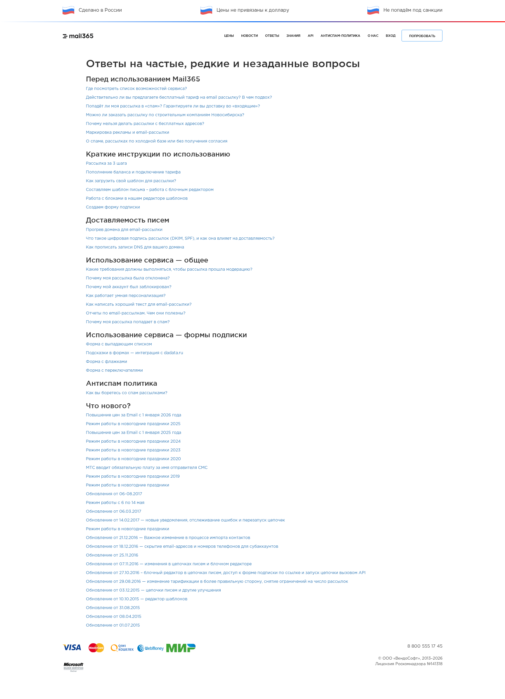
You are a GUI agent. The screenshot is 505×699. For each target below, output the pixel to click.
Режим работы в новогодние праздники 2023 (133, 450)
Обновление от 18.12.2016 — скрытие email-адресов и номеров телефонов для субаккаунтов (182, 546)
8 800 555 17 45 (424, 646)
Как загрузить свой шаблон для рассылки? (131, 181)
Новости (249, 35)
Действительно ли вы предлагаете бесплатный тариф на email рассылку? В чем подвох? (179, 97)
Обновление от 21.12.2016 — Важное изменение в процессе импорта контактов (168, 538)
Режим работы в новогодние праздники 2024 (133, 441)
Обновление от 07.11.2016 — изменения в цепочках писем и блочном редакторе (169, 564)
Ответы (272, 35)
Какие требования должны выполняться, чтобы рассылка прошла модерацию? (169, 269)
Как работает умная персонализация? (126, 296)
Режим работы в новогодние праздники (127, 485)
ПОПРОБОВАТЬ (422, 36)
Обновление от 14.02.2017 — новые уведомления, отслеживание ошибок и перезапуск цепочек (185, 520)
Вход (390, 35)
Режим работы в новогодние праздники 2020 (133, 459)
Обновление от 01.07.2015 (113, 625)
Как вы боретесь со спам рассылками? (126, 393)
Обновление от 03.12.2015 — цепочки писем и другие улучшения (153, 590)
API (310, 35)
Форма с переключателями (114, 370)
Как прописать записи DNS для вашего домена (135, 247)
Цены (229, 35)
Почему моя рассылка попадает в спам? (128, 322)
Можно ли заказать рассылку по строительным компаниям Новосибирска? (165, 115)
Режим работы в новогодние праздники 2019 (133, 476)
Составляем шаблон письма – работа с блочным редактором (150, 190)
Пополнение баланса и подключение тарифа (133, 172)
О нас (373, 35)
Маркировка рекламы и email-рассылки (127, 132)
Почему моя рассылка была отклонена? (128, 278)
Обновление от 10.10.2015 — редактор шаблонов (136, 599)
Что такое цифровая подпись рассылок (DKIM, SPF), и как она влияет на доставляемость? (180, 238)
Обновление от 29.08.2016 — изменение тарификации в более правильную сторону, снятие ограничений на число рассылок (217, 581)
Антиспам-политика (340, 35)
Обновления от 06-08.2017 (114, 494)
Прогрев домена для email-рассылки (124, 230)
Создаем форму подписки (113, 207)
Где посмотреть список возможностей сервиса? (136, 89)
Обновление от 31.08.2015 (113, 608)
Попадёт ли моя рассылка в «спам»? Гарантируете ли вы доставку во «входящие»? (173, 106)
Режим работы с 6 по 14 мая (115, 503)
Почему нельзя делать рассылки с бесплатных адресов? (145, 124)
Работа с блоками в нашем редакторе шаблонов (137, 198)
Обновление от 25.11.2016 (112, 555)
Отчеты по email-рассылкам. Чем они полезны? (136, 313)
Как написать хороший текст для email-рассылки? (139, 304)
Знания (293, 35)
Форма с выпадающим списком (119, 344)
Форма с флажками (106, 362)
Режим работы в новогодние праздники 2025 (133, 424)
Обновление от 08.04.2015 (113, 616)
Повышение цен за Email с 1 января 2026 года (133, 415)
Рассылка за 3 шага (106, 163)
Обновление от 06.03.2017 (113, 511)
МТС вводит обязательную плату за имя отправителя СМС (146, 468)
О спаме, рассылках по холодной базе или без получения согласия (156, 141)
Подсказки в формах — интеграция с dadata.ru (134, 353)
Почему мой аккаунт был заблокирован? (129, 287)
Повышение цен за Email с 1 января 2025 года (133, 432)
